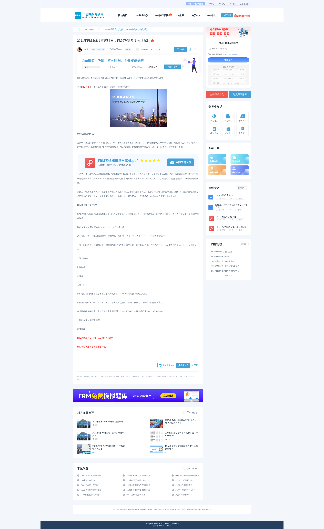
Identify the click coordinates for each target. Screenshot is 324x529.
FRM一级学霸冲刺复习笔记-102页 (231, 227)
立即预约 (172, 67)
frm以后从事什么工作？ (90, 485)
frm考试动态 (141, 15)
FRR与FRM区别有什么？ (185, 480)
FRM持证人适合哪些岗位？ (137, 480)
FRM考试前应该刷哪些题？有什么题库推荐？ (181, 447)
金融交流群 (244, 4)
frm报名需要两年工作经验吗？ (138, 490)
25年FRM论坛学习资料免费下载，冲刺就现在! (181, 434)
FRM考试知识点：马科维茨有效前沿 (225, 266)
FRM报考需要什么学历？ (91, 495)
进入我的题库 (240, 94)
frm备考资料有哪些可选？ (91, 490)
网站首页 (122, 15)
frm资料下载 (161, 15)
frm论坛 (211, 15)
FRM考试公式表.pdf (225, 195)
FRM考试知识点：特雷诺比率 (222, 261)
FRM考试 (232, 4)
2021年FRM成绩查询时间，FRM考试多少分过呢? (122, 29)
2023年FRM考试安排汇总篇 (221, 252)
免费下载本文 (217, 94)
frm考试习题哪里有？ (183, 485)
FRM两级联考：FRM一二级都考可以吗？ (95, 338)
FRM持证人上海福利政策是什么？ (92, 346)
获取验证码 (152, 67)
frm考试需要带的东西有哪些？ (138, 485)
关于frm (195, 15)
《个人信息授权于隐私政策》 (230, 54)
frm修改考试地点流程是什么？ (138, 476)
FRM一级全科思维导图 (226, 217)
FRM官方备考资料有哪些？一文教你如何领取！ (108, 447)
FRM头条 (89, 29)
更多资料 (241, 188)
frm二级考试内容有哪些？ (91, 476)
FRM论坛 (210, 4)
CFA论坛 (221, 4)
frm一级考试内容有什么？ (136, 495)
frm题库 (180, 15)
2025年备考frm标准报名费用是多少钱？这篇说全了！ (180, 421)
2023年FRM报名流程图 (220, 257)
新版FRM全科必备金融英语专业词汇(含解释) (231, 206)
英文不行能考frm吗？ (183, 495)
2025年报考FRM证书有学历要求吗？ (108, 421)
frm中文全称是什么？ (89, 480)
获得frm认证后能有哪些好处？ (187, 476)
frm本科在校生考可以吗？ (185, 490)
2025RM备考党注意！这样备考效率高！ (108, 434)
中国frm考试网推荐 (195, 4)
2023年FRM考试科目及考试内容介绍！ (226, 271)
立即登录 (227, 15)
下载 (240, 198)
